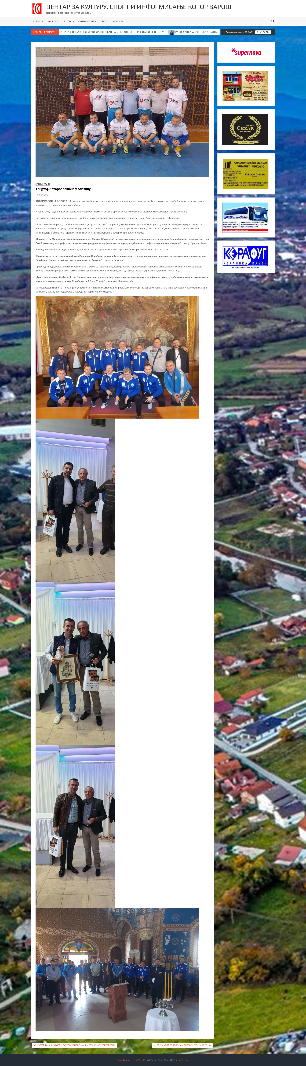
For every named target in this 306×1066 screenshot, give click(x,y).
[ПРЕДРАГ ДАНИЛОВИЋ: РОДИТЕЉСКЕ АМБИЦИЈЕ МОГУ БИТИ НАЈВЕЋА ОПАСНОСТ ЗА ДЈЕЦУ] (160, 31)
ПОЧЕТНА (38, 21)
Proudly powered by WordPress (133, 1060)
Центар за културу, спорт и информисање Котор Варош (138, 6)
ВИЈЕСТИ (53, 21)
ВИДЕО (104, 21)
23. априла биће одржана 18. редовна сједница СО (180, 1045)
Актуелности (43, 184)
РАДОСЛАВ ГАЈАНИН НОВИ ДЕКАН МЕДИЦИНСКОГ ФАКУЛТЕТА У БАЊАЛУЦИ (110, 32)
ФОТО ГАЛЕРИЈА (87, 21)
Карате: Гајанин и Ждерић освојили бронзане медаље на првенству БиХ (76, 1045)
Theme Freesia (181, 1060)
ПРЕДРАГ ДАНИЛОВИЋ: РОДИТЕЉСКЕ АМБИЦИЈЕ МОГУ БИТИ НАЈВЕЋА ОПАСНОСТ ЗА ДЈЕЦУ (217, 32)
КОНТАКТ (118, 21)
